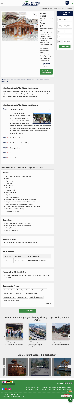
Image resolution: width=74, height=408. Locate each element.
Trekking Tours (22, 297)
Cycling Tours (19, 293)
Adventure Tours (9, 290)
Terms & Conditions (40, 389)
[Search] (67, 3)
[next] (36, 26)
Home (42, 8)
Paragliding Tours (9, 297)
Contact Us (58, 391)
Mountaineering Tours (39, 290)
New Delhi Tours (14, 366)
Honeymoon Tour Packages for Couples (60, 387)
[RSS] (70, 391)
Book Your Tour (27, 311)
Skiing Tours (8, 293)
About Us (44, 387)
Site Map (65, 391)
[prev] (4, 26)
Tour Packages (49, 8)
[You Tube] (6, 389)
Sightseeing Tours (31, 293)
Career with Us (67, 389)
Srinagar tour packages (54, 389)
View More (48, 304)
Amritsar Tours (60, 366)
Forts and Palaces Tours (11, 300)
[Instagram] (9, 389)
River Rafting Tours (23, 290)
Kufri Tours (37, 366)
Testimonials (49, 391)
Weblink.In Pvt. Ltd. (20, 396)
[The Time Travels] (31, 3)
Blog (33, 387)
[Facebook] (3, 389)
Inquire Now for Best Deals (46, 72)
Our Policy (27, 387)
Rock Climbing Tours (36, 297)
